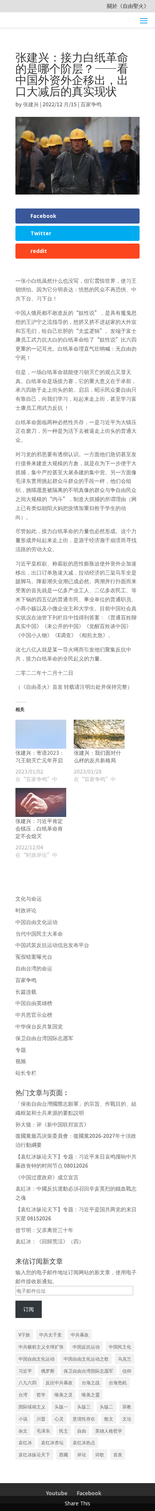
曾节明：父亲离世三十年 (44, 1230)
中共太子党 (50, 1334)
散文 (108, 1418)
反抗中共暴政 (59, 1382)
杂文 (22, 1430)
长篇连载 (25, 991)
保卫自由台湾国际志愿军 (44, 1038)
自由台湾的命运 (33, 968)
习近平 (25, 1370)
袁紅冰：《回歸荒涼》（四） (49, 1241)
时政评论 (25, 910)
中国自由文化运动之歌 (86, 1358)
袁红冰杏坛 (52, 1442)
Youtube (56, 1493)
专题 (20, 1049)
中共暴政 (80, 1334)
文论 (126, 1418)
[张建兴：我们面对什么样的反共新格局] (99, 734)
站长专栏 (25, 1072)
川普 (41, 1418)
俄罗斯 (48, 1370)
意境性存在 (84, 1418)
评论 (81, 1454)
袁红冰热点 (84, 1442)
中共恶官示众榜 (33, 1014)
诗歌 (99, 1454)
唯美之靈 (91, 1394)
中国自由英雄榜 (33, 1003)
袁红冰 (25, 1442)
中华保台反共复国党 (39, 1026)
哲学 (41, 1394)
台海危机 (118, 1382)
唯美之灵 (64, 1394)
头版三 (84, 1406)
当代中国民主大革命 (39, 933)
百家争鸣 (91, 104)
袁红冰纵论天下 (34, 1454)
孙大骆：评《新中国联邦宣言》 (52, 1124)
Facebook (89, 1493)
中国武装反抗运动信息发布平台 (52, 945)
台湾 (22, 1394)
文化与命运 (28, 898)
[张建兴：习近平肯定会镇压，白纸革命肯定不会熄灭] (40, 802)
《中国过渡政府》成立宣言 (47, 1177)
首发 (117, 1454)
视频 (20, 1061)
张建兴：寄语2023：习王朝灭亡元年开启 (39, 756)
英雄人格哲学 (108, 1430)
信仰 (126, 1370)
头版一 (61, 1406)
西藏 (63, 1454)
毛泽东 (43, 1430)
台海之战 (91, 1382)
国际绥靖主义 (32, 1406)
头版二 (106, 1406)
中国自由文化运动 (36, 922)
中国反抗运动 (86, 1346)
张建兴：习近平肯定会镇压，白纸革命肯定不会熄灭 (39, 828)
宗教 (126, 1406)
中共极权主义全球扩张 (41, 1346)
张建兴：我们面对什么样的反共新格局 (97, 756)
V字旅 (24, 1334)
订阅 (28, 1309)
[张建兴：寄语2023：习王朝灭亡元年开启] (40, 734)
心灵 (59, 1418)
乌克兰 (124, 1358)
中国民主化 (120, 1346)
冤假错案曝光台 (33, 956)
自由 (81, 1430)
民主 (63, 1430)
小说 (22, 1418)
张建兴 (31, 104)
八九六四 (27, 1382)
